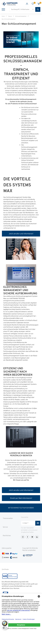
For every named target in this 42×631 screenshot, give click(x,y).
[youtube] (32, 537)
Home (3, 16)
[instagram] (23, 537)
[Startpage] (11, 4)
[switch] (5, 628)
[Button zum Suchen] (37, 9)
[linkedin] (37, 537)
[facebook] (27, 537)
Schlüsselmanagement (21, 16)
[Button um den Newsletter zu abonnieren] (37, 523)
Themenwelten (8, 518)
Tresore (10, 16)
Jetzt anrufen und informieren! (21, 234)
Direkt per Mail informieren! (21, 498)
